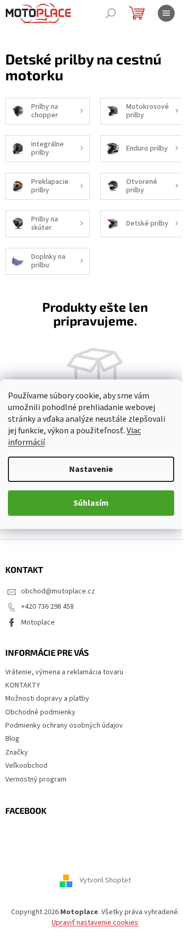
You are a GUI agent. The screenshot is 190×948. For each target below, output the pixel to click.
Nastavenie (91, 469)
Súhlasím (91, 503)
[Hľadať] (110, 13)
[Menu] (166, 13)
